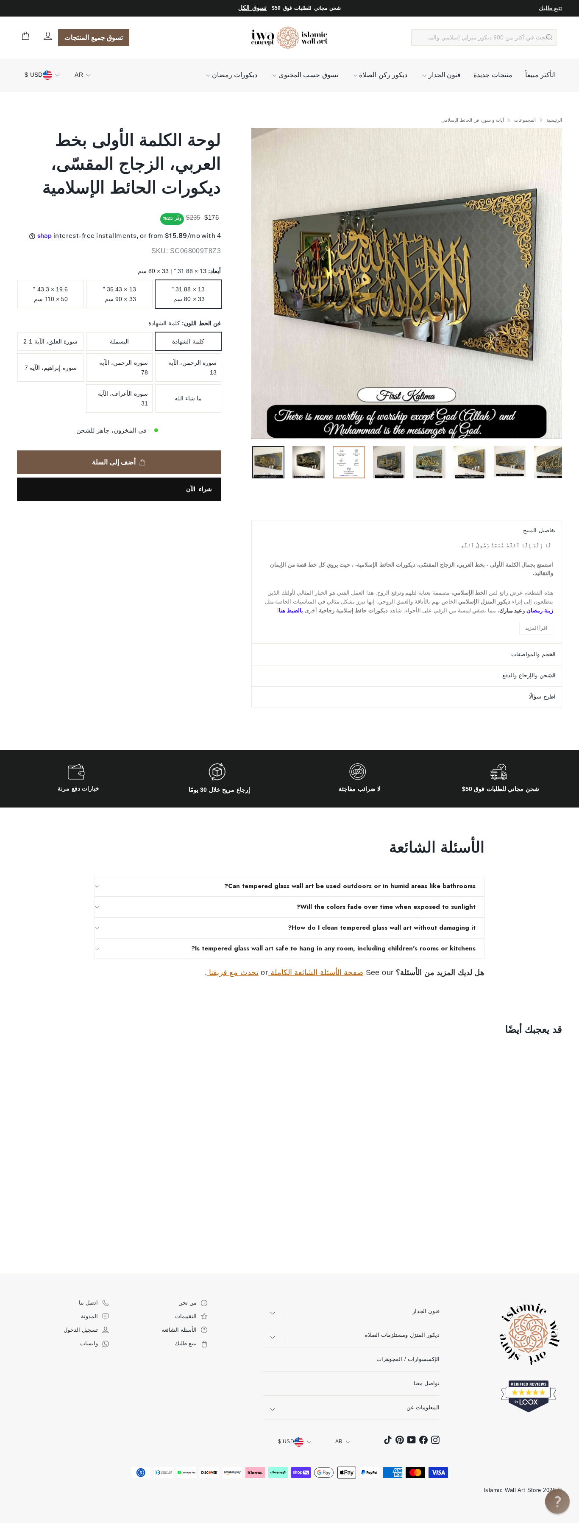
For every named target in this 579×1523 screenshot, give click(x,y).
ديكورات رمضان (234, 74)
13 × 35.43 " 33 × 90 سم (119, 294)
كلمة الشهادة (188, 341)
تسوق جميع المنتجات (93, 37)
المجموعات (524, 120)
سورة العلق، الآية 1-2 (50, 341)
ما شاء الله (188, 398)
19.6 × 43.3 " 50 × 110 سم (50, 294)
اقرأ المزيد (536, 628)
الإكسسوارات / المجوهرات (408, 1359)
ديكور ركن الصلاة (382, 74)
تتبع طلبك (550, 8)
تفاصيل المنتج (539, 530)
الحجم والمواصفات (533, 654)
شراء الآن (199, 489)
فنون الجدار (443, 74)
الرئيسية (553, 120)
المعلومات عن (423, 1407)
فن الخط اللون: (184, 323)
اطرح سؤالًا (542, 696)
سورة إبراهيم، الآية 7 (51, 367)
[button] (557, 1501)
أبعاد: (179, 271)
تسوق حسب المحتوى (307, 74)
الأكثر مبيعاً (540, 74)
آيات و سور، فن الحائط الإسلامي (472, 120)
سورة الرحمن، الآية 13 (192, 367)
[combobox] (484, 38)
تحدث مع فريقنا (233, 972)
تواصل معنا (427, 1383)
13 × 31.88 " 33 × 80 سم (188, 294)
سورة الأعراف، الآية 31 (123, 398)
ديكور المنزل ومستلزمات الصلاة (402, 1335)
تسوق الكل (252, 8)
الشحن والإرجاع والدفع (529, 675)
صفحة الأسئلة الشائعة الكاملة (315, 972)
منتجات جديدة (492, 74)
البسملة (119, 341)
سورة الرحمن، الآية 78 (123, 367)
